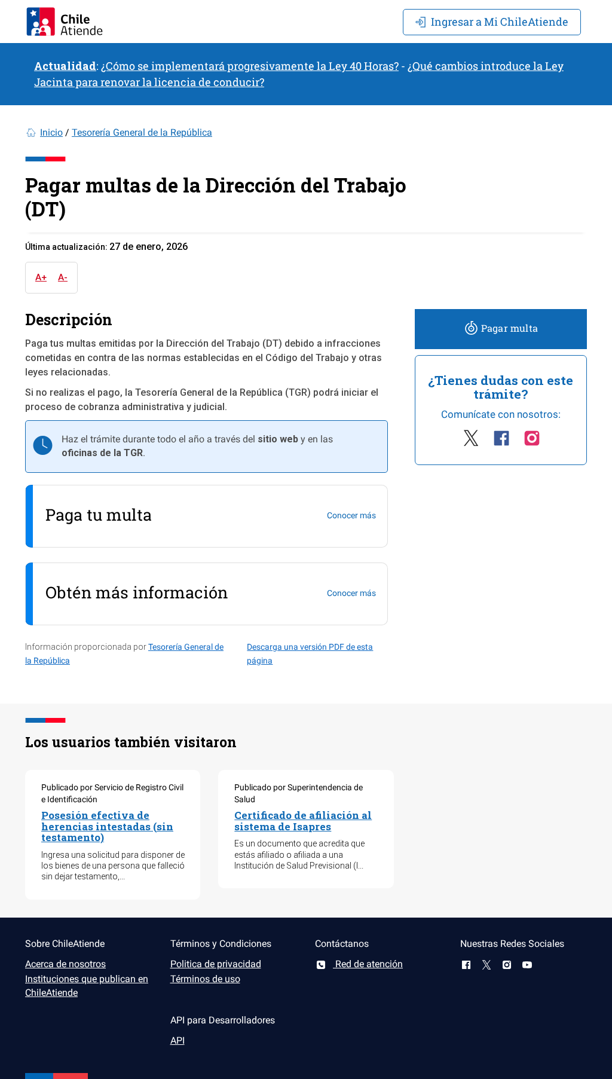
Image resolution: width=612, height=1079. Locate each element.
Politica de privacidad (215, 964)
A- (63, 277)
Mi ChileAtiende (499, 21)
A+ (41, 277)
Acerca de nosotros (65, 964)
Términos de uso (205, 979)
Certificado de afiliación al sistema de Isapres (303, 820)
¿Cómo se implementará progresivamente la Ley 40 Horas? (250, 66)
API (177, 1040)
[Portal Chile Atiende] (64, 21)
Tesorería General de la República (142, 132)
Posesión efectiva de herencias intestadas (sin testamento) (107, 826)
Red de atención (368, 964)
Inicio (51, 132)
